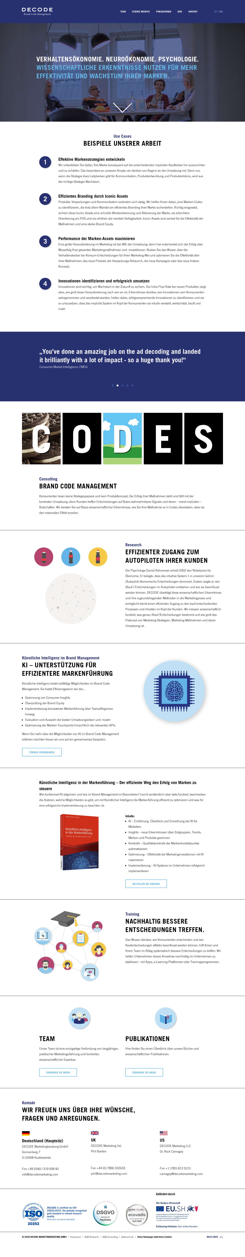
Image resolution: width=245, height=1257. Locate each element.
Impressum (75, 1236)
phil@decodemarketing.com (109, 1173)
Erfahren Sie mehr (58, 1072)
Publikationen (163, 11)
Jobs (179, 11)
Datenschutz (127, 1236)
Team (123, 11)
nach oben (212, 1236)
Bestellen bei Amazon (146, 883)
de (215, 11)
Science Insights (141, 11)
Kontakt (193, 11)
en (221, 11)
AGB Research (92, 1236)
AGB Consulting (110, 1236)
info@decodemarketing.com (40, 1174)
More (122, 112)
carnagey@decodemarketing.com (181, 1174)
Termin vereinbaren (42, 752)
